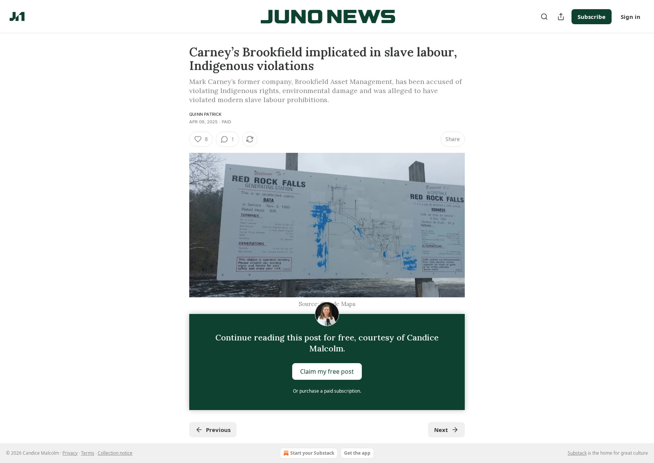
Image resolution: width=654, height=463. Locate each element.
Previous (218, 429)
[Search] (544, 16)
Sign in (630, 16)
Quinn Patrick (205, 114)
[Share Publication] (560, 16)
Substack (577, 453)
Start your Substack (312, 453)
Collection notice (115, 453)
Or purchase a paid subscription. (327, 391)
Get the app (357, 453)
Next (441, 429)
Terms (87, 453)
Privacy (70, 453)
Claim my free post (327, 371)
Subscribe (592, 16)
